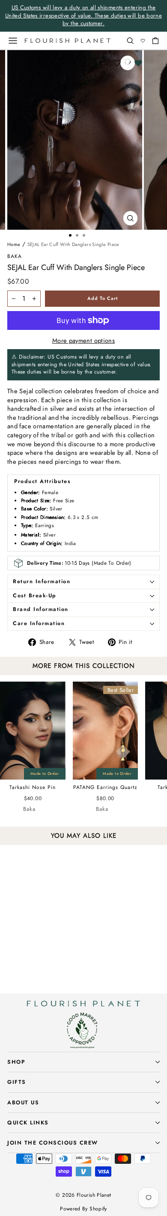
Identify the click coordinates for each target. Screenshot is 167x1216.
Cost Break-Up (35, 595)
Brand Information (41, 609)
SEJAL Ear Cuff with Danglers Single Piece (73, 244)
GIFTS (16, 1082)
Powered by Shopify (83, 1209)
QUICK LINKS (28, 1123)
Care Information (39, 623)
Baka (14, 256)
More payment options (83, 340)
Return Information (41, 581)
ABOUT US (23, 1102)
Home (13, 244)
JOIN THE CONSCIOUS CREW (52, 1143)
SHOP (16, 1062)
